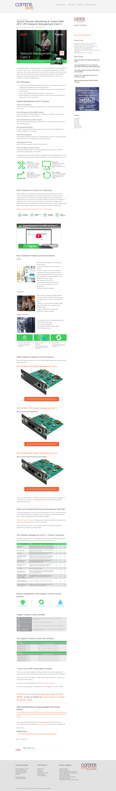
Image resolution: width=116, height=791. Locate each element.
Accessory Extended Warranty (30, 714)
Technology (23, 739)
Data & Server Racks (64, 775)
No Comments (40, 27)
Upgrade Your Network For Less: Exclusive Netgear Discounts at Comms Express (85, 44)
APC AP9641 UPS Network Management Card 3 (37, 408)
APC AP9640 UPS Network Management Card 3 (37, 366)
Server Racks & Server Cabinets (67, 771)
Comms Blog (80, 4)
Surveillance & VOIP (64, 778)
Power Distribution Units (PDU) (67, 777)
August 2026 (77, 118)
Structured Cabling (64, 774)
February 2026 (78, 126)
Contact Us (40, 771)
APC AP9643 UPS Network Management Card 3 (37, 453)
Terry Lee (20, 27)
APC (32, 497)
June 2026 (76, 121)
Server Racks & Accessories (25, 712)
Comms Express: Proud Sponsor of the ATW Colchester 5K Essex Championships (85, 46)
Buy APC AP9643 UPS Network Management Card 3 (42, 489)
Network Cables (63, 769)
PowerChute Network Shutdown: (25, 520)
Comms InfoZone (72, 4)
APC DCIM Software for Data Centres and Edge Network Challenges (38, 734)
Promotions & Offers (42, 773)
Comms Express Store (61, 4)
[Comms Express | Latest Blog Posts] (24, 6)
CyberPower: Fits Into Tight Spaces (83, 48)
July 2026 (76, 119)
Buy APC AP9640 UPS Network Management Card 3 (42, 399)
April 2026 (76, 123)
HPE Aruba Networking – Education (83, 52)
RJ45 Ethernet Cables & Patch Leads (69, 779)
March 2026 (77, 125)
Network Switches (64, 770)
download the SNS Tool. (49, 683)
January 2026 (77, 127)
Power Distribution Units (47, 714)
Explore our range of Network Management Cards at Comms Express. (35, 209)
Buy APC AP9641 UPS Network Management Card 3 (42, 444)
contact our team (43, 724)
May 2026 (76, 122)
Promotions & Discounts (90, 4)
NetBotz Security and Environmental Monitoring (46, 712)
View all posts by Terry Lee (30, 750)
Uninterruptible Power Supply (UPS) (68, 773)
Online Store (40, 769)
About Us (39, 770)
